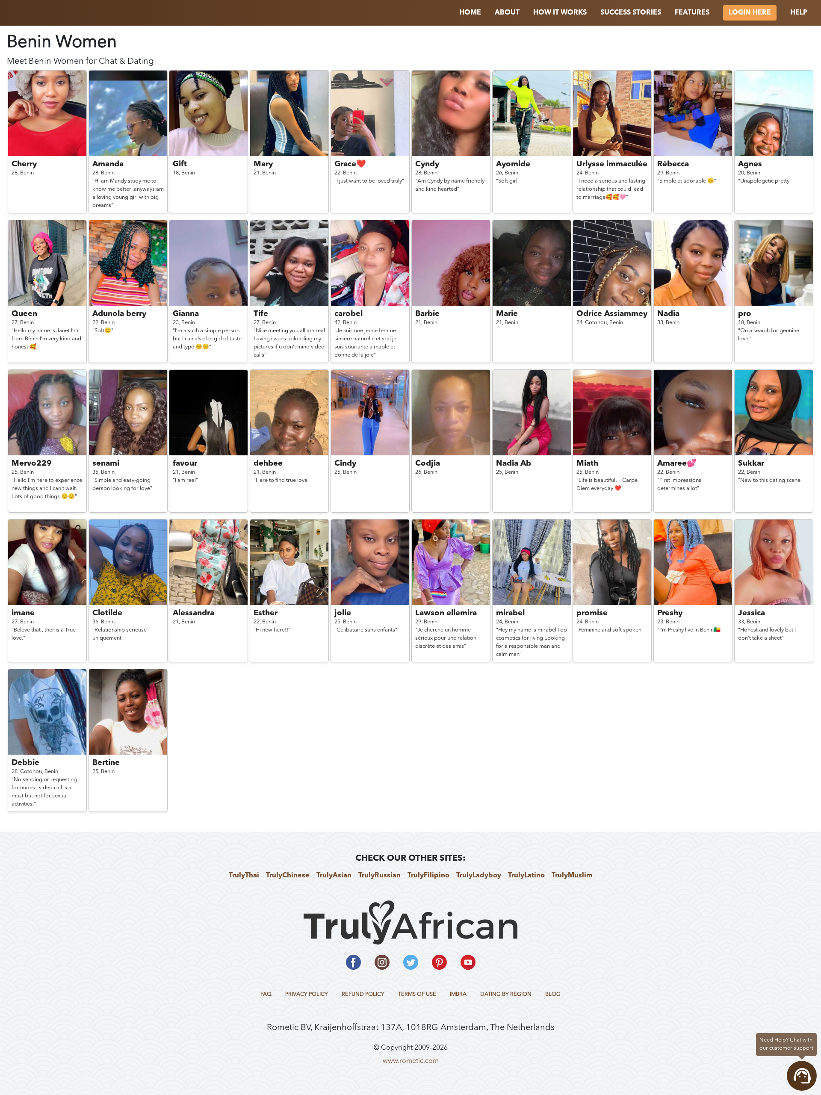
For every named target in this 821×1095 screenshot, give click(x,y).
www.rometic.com (411, 1061)
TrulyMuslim (572, 875)
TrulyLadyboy (478, 875)
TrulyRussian (379, 875)
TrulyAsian (333, 875)
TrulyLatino (526, 875)
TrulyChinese (288, 875)
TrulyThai (244, 875)
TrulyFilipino (428, 875)
